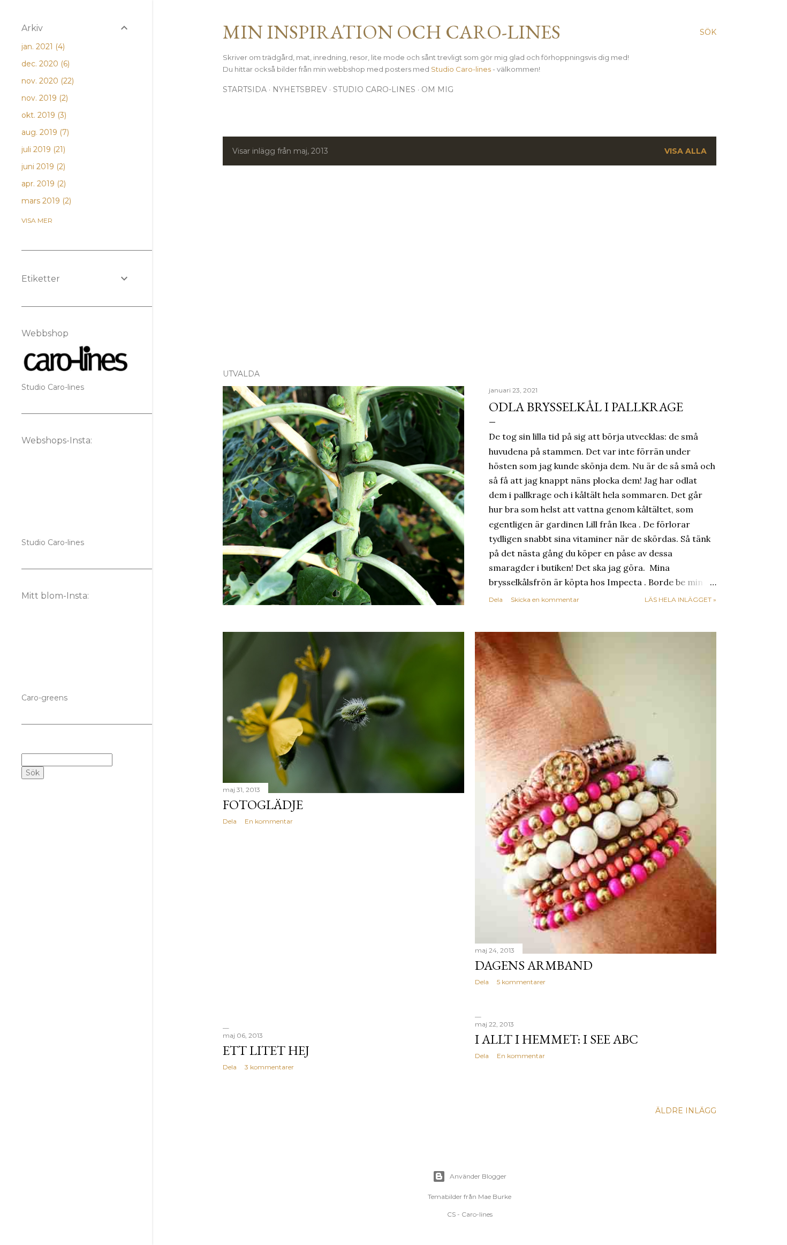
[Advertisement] (469, 267)
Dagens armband (534, 965)
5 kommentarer (521, 982)
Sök (33, 773)
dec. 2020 (44, 64)
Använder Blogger (478, 1176)
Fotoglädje (263, 804)
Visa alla (685, 151)
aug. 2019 (44, 132)
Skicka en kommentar (545, 599)
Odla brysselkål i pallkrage (586, 406)
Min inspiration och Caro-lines (392, 31)
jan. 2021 (42, 46)
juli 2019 (42, 149)
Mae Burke (494, 1197)
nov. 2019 (43, 98)
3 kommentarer (269, 1067)
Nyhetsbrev (300, 89)
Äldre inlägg (685, 1110)
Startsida (245, 89)
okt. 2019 (42, 115)
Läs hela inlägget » (680, 599)
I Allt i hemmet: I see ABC (556, 1039)
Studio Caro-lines (462, 69)
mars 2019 (45, 201)
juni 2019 (42, 166)
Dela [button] (496, 599)
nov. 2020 (46, 81)
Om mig (437, 89)
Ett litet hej (266, 1050)
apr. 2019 (42, 183)
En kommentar (269, 821)
